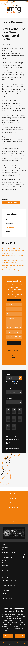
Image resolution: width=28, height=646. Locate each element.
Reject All (20, 636)
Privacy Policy (6, 590)
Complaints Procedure (9, 580)
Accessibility (6, 577)
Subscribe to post (14, 443)
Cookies (4, 593)
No (17, 300)
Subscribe (12, 436)
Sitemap (4, 595)
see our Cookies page (12, 626)
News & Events (11, 214)
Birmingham (14, 493)
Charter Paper (6, 588)
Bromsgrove (14, 502)
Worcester (14, 521)
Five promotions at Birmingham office (14, 270)
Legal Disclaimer (7, 583)
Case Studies (9, 223)
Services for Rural (8, 555)
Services (5, 549)
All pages (11, 381)
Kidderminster (14, 507)
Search (8, 374)
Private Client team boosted (11, 248)
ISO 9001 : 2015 (7, 598)
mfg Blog (8, 219)
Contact (4, 567)
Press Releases (10, 227)
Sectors (4, 560)
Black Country (14, 498)
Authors (9, 388)
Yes (11, 300)
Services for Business (9, 552)
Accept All (8, 636)
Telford (14, 516)
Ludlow (14, 512)
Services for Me (7, 557)
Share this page (14, 449)
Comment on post (15, 439)
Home (4, 544)
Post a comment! (11, 202)
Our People (5, 562)
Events (8, 231)
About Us (5, 547)
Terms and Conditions (9, 585)
